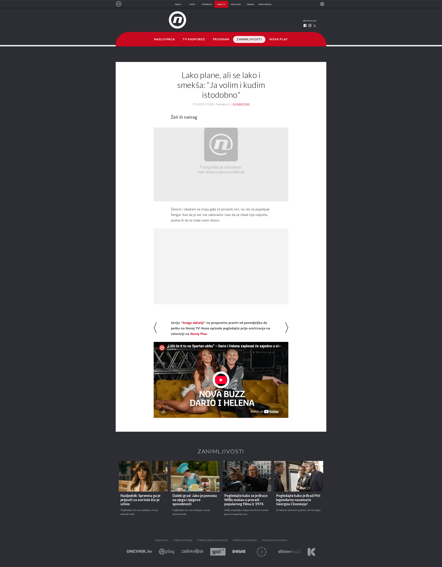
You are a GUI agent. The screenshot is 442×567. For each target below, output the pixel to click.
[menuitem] (322, 4)
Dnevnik (139, 552)
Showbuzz (289, 552)
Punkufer (261, 552)
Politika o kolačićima (245, 540)
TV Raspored (193, 39)
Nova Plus (166, 552)
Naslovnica (164, 39)
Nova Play (279, 39)
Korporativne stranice (274, 540)
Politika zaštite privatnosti (212, 540)
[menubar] (322, 4)
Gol (217, 552)
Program (221, 39)
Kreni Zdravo (311, 552)
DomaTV (238, 552)
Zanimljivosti (249, 39)
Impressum (161, 540)
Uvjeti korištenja (182, 540)
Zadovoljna (192, 552)
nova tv (221, 4)
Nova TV (120, 4)
